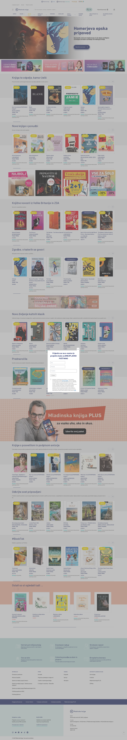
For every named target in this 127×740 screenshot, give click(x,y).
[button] (78, 349)
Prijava (53, 375)
